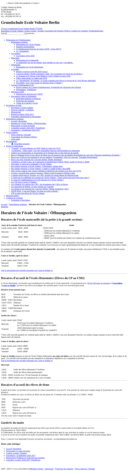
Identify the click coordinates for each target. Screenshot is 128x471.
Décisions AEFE (17, 92)
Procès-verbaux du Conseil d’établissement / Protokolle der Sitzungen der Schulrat (48, 87)
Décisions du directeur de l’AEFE (29, 94)
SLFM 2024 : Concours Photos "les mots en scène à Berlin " (35, 191)
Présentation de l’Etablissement (18, 40)
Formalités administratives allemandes (26, 117)
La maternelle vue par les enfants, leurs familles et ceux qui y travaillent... (45, 62)
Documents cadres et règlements (23, 96)
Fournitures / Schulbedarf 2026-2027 (25, 130)
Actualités (15, 69)
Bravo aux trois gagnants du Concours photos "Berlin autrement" (36, 160)
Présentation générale (19, 42)
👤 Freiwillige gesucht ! (20, 144)
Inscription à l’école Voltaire (12, 31)
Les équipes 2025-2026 (25, 56)
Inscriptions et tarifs (13, 105)
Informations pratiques (15, 119)
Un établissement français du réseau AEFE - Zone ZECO (38, 49)
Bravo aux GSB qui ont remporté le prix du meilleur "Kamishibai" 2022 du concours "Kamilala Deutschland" (54, 157)
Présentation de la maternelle (27, 60)
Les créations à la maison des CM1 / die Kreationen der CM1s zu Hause (39, 184)
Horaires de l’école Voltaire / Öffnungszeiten (28, 123)
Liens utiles (15, 139)
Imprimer (4, 207)
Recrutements (11, 141)
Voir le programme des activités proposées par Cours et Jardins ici (27, 270)
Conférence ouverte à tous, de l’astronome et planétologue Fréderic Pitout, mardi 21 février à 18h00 (50, 162)
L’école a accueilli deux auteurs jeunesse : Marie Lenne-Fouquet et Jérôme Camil (43, 173)
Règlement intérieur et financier (28, 99)
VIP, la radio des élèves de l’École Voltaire (27, 193)
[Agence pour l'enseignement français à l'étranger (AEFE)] (38, 29)
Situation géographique (25, 47)
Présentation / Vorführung (26, 90)
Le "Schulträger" (22, 51)
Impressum (49, 469)
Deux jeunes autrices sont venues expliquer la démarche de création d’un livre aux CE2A (46, 171)
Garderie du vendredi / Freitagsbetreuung (87, 31)
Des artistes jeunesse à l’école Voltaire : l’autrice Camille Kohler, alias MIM (40, 169)
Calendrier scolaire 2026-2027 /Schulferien (28, 128)
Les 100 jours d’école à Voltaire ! (24, 182)
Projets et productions (14, 146)
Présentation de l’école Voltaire (28, 44)
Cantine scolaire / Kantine (34, 31)
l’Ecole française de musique (98, 283)
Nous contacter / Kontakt (21, 135)
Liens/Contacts (12, 132)
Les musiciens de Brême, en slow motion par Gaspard (32, 187)
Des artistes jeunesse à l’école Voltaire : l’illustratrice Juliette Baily (37, 166)
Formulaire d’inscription (20, 200)
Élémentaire (15, 65)
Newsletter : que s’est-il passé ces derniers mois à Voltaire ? (39, 83)
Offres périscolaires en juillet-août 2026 (31, 78)
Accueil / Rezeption (19, 121)
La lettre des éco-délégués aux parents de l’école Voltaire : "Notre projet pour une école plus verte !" (50, 178)
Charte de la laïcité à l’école (27, 103)
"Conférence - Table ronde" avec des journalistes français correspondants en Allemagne (45, 151)
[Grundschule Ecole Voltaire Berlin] (18, 29)
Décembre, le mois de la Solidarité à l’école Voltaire (31, 164)
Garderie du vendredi (14, 198)
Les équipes (15, 53)
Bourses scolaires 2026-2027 (22, 114)
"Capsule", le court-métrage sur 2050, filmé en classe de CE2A (36, 148)
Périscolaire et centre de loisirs (23, 126)
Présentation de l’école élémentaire (29, 67)
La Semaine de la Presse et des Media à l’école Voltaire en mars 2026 (43, 76)
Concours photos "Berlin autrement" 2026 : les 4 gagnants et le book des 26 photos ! (49, 74)
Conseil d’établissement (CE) (22, 85)
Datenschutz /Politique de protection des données (25, 458)
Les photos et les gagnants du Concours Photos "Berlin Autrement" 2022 (39, 189)
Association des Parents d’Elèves (57, 31)
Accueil (4, 204)
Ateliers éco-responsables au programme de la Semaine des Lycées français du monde (44, 153)
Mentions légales (36, 469)
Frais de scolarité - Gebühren (22, 110)
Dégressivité (16, 112)
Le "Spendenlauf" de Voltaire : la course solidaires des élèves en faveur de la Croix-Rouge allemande (56, 81)
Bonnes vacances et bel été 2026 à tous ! (32, 72)
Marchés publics (12, 196)
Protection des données (25, 101)
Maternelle (15, 58)
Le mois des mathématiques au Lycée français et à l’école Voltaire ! (37, 180)
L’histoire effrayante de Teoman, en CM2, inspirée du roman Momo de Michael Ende (44, 175)
